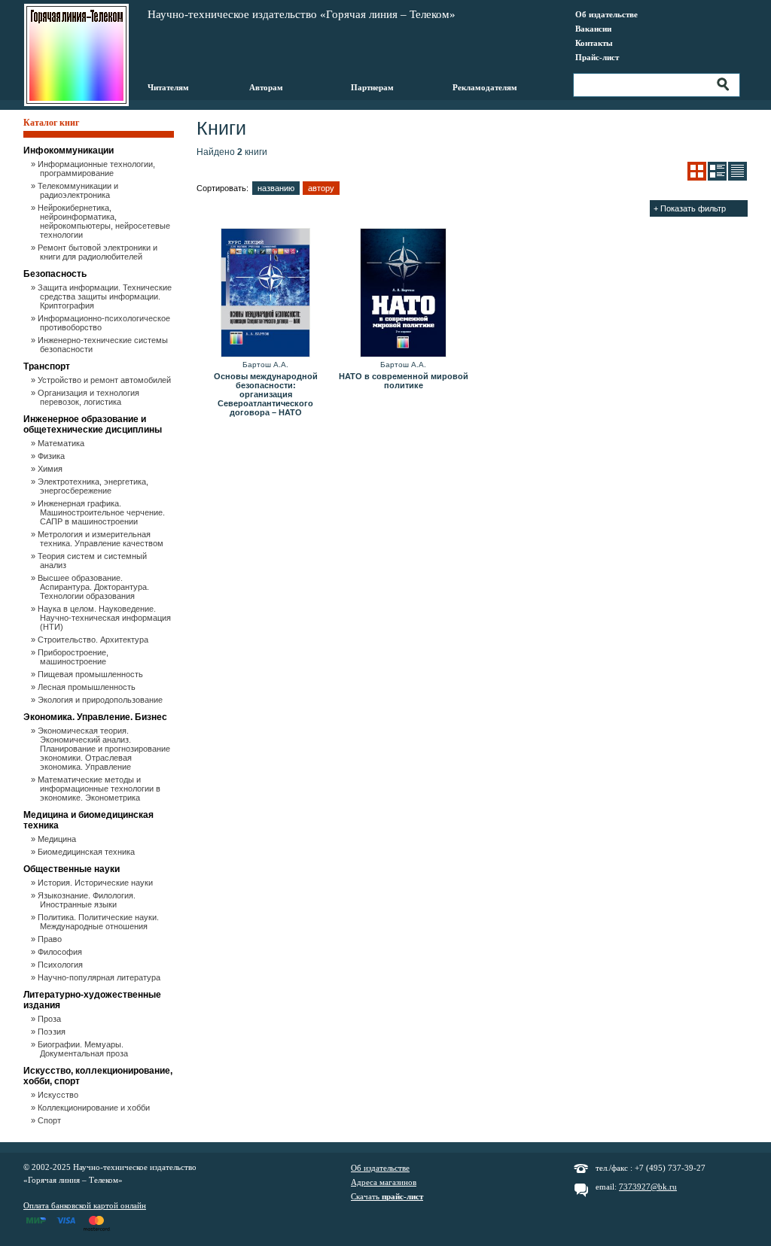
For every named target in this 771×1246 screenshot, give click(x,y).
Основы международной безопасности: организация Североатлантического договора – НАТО (266, 394)
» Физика (52, 455)
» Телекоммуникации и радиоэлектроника (79, 190)
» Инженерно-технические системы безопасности (104, 345)
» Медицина (58, 838)
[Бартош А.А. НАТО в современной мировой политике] (403, 293)
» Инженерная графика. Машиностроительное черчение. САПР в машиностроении (102, 512)
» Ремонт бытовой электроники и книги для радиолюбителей (98, 252)
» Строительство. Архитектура (94, 639)
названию (276, 188)
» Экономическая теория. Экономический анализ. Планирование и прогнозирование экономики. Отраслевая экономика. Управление (105, 748)
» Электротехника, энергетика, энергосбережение (94, 486)
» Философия (61, 951)
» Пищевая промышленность (91, 674)
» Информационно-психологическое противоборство (105, 323)
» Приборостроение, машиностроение (74, 657)
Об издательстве (606, 14)
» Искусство (59, 1094)
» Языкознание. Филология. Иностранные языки (88, 900)
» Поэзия (53, 1031)
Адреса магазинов (383, 1182)
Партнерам (372, 87)
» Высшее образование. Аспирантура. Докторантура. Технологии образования (94, 586)
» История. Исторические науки (96, 882)
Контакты (594, 42)
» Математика (62, 443)
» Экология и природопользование (101, 699)
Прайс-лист (597, 57)
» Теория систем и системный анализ (93, 561)
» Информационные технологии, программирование (97, 169)
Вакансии (593, 28)
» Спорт (50, 1120)
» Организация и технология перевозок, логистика (89, 397)
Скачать (387, 1196)
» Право (51, 939)
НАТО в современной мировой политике (403, 381)
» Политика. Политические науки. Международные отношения (99, 922)
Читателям (168, 87)
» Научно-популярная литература (100, 977)
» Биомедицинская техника (87, 851)
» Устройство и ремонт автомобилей (105, 379)
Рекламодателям (485, 87)
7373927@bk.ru (648, 1186)
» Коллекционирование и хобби (95, 1107)
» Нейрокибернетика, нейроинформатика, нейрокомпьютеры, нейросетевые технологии (105, 221)
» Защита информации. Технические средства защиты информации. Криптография (106, 296)
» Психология (61, 964)
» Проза (50, 1018)
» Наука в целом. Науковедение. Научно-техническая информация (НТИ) (105, 617)
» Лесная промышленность (88, 686)
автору (321, 188)
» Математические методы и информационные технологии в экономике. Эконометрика (100, 788)
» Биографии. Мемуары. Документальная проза (84, 1049)
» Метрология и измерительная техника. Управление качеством (101, 539)
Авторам (266, 87)
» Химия (51, 468)
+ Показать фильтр (690, 208)
